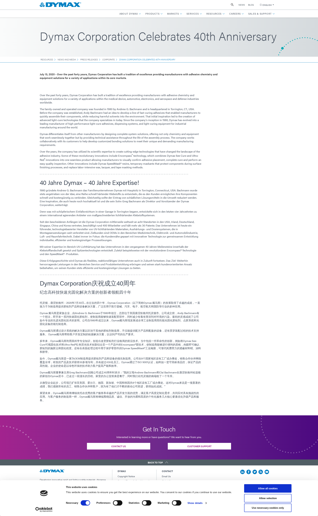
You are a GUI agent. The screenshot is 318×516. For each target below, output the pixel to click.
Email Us (166, 476)
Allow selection (268, 498)
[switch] (117, 503)
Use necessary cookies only (268, 507)
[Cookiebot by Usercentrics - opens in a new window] (43, 509)
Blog (251, 4)
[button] (130, 14)
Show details (195, 503)
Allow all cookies (268, 488)
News (241, 4)
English (267, 4)
